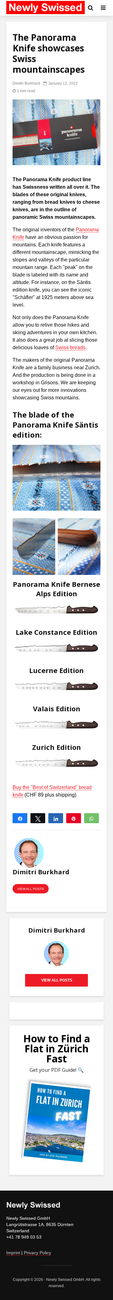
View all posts (30, 889)
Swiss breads (70, 347)
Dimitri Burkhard (26, 83)
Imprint (13, 1252)
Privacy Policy (37, 1252)
